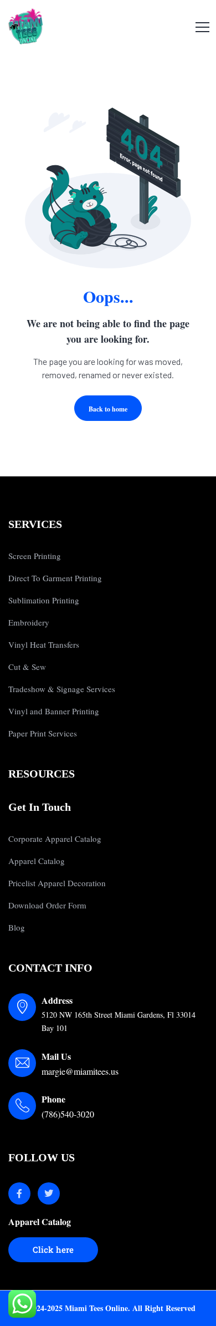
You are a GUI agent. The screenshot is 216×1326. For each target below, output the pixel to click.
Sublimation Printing (43, 600)
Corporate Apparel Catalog (54, 838)
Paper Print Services (42, 733)
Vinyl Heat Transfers (43, 644)
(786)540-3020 (68, 1114)
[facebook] (19, 1193)
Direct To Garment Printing (55, 577)
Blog (16, 927)
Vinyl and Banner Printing (53, 711)
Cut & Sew (27, 666)
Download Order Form (47, 905)
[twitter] (49, 1193)
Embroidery (28, 622)
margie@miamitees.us (80, 1071)
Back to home (108, 409)
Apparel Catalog (36, 860)
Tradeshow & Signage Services (61, 688)
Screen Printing (34, 555)
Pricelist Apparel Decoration (57, 882)
